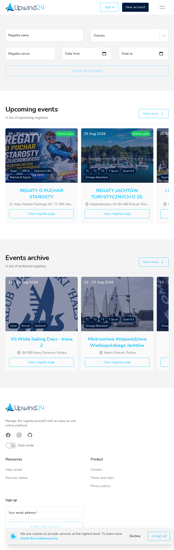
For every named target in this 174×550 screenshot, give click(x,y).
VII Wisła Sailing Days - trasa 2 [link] (41, 342)
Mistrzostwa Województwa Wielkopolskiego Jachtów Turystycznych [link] (117, 342)
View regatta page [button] (41, 214)
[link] (25, 7)
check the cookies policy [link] (39, 538)
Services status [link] (16, 478)
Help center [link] (13, 469)
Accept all (159, 536)
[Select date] (104, 53)
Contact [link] (96, 469)
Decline (135, 536)
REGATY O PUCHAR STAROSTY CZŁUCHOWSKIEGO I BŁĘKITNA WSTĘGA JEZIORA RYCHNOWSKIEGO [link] (42, 193)
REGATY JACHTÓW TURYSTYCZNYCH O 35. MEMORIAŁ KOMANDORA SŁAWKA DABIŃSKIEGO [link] (117, 193)
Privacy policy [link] (100, 486)
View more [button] (150, 113)
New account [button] (135, 7)
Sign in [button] (109, 7)
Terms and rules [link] (102, 478)
